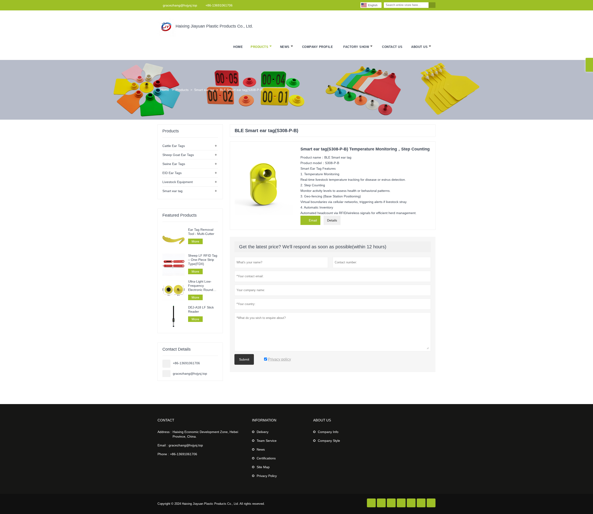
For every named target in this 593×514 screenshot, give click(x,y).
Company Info (328, 432)
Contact (166, 420)
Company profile (317, 47)
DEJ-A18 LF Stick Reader (201, 309)
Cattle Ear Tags (173, 146)
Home (238, 47)
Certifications (266, 458)
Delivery (262, 432)
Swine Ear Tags (173, 164)
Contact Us (392, 47)
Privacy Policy (267, 476)
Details (332, 220)
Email (310, 219)
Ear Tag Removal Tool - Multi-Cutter (201, 232)
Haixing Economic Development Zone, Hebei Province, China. (205, 434)
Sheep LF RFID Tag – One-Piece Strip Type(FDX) (202, 260)
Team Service (267, 440)
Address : (164, 432)
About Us (419, 47)
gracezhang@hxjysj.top (180, 5)
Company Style (329, 440)
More (195, 241)
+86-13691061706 (219, 5)
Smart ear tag (204, 90)
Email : (162, 445)
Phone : (163, 454)
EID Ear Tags (172, 173)
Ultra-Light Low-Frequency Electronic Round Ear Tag (200, 286)
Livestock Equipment (177, 182)
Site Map (263, 467)
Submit (244, 359)
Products (259, 47)
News (285, 47)
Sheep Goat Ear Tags (178, 155)
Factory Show (356, 47)
